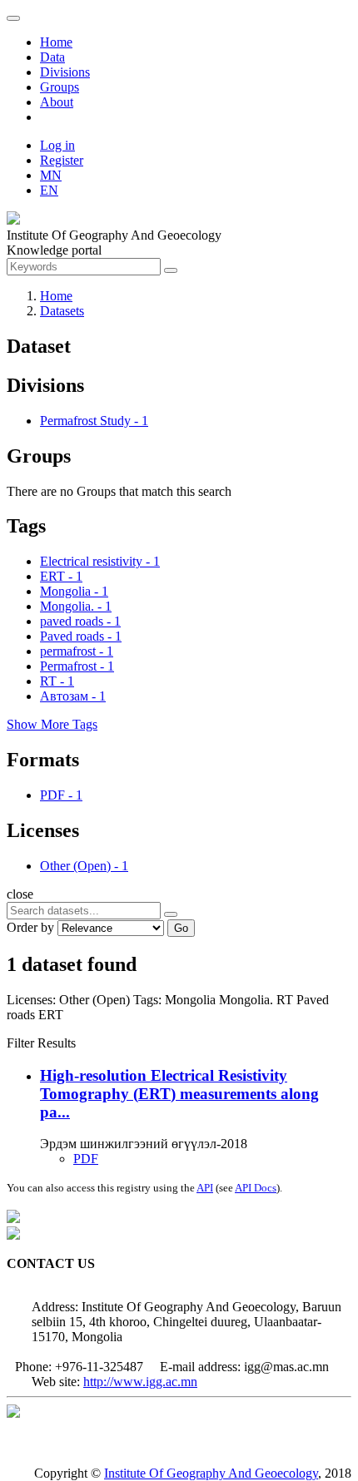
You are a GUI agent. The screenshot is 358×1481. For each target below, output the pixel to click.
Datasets (62, 311)
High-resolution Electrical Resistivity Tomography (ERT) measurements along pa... (179, 1094)
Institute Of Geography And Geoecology (211, 1473)
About (56, 102)
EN (49, 190)
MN (51, 175)
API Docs (255, 1187)
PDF (85, 1159)
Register (61, 160)
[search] (170, 914)
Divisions (65, 72)
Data (52, 57)
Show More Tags (52, 724)
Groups (59, 87)
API (204, 1187)
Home (56, 42)
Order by (30, 927)
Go (181, 928)
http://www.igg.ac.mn (140, 1382)
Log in (57, 145)
